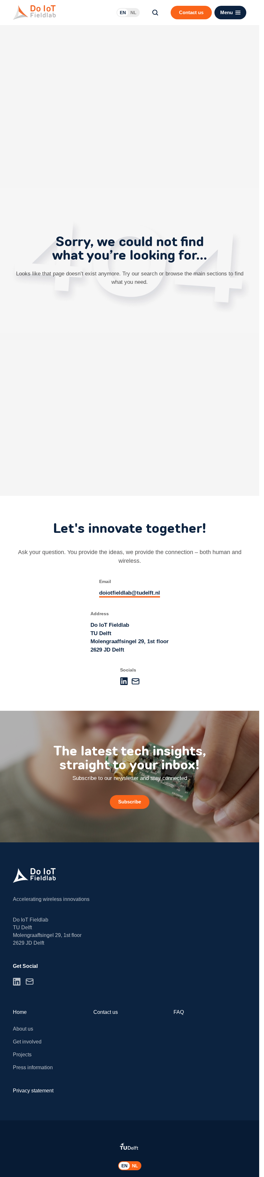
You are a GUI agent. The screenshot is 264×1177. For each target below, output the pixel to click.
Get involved (27, 1041)
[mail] (135, 681)
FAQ (179, 1012)
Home (20, 1012)
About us (23, 1029)
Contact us (105, 1012)
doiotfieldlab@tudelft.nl (129, 593)
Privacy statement (33, 1090)
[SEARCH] (155, 12)
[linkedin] (124, 681)
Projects (22, 1054)
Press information (33, 1067)
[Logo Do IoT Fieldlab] (34, 12)
